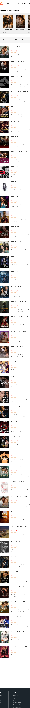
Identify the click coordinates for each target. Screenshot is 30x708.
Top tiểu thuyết (16, 704)
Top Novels (15, 695)
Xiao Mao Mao (18, 32)
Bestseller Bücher (17, 702)
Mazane (4, 32)
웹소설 (14, 700)
